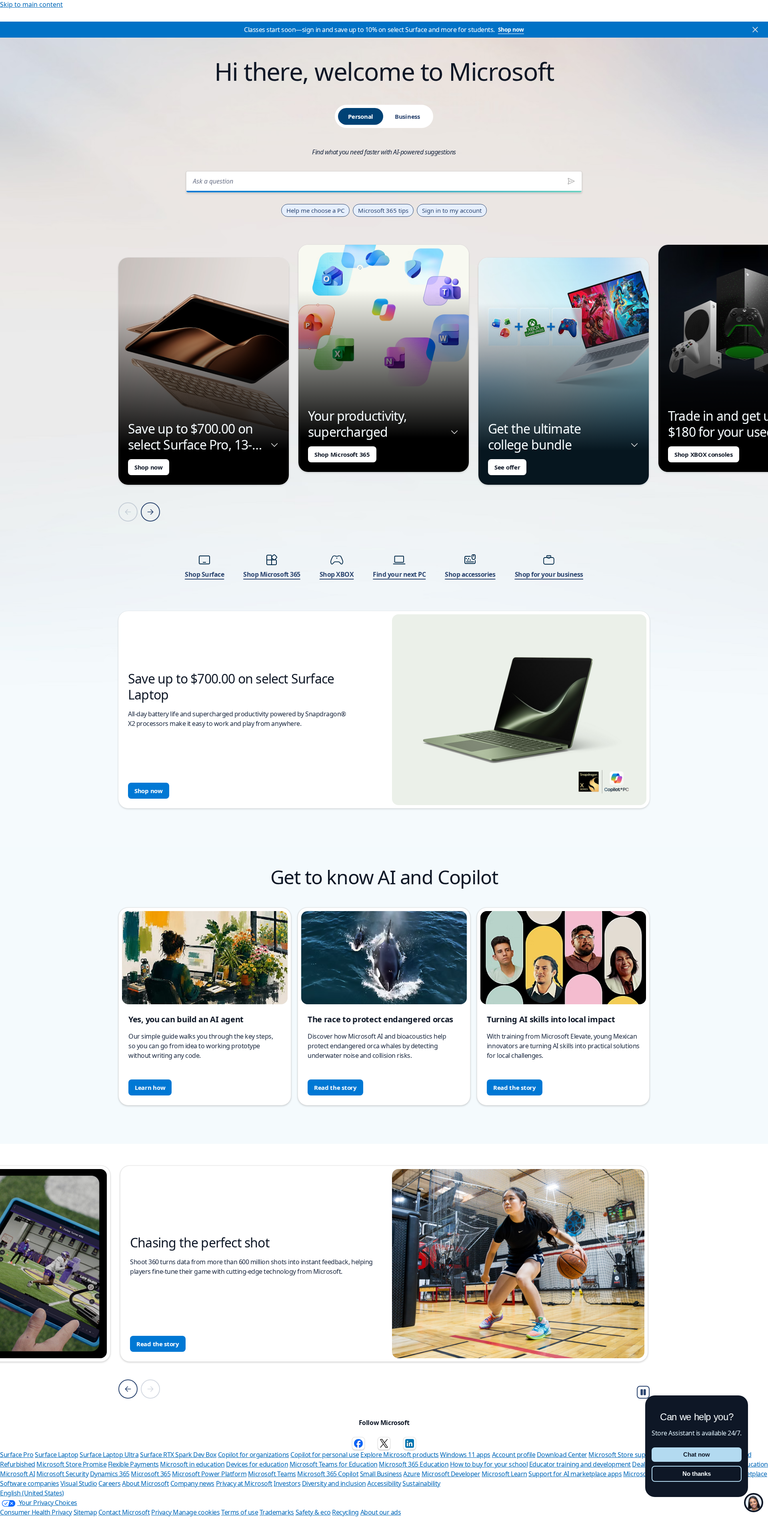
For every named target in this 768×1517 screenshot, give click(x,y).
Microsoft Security (62, 1473)
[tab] (360, 116)
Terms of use (239, 1512)
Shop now (511, 29)
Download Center (562, 1454)
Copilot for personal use (324, 1454)
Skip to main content (31, 4)
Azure (411, 1473)
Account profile (514, 1454)
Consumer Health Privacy (36, 1512)
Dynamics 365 (110, 1473)
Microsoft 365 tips (383, 210)
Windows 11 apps (465, 1454)
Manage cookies (196, 1512)
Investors (287, 1483)
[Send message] (571, 181)
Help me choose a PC (315, 210)
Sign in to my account (452, 210)
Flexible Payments (133, 1464)
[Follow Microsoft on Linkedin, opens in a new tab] (409, 1443)
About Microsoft (145, 1483)
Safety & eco (313, 1512)
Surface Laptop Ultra (109, 1454)
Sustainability (421, 1483)
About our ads (380, 1512)
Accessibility (384, 1483)
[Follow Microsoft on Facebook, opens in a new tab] (358, 1443)
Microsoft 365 (150, 1473)
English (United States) (32, 1493)
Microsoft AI (17, 1473)
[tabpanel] (384, 487)
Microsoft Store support (623, 1454)
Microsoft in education (192, 1464)
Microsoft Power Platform (209, 1473)
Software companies (29, 1483)
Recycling (345, 1512)
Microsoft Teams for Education (334, 1464)
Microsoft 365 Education (413, 1464)
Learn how (150, 1087)
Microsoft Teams (272, 1473)
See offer (507, 467)
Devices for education (257, 1464)
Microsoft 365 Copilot (327, 1473)
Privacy (162, 1512)
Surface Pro (17, 1454)
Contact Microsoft (124, 1512)
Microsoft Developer (451, 1473)
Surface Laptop (56, 1454)
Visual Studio (78, 1483)
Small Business (381, 1473)
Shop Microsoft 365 (342, 454)
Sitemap (85, 1512)
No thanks (696, 1473)
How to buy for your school (489, 1464)
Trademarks (277, 1512)
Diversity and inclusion (334, 1483)
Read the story (335, 1087)
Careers (109, 1483)
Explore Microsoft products (399, 1454)
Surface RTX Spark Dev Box (178, 1454)
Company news (192, 1483)
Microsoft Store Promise (71, 1464)
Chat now (696, 1454)
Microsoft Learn (504, 1473)
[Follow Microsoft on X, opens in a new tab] (384, 1443)
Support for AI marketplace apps (575, 1473)
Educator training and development (580, 1464)
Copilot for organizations (253, 1454)
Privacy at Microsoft (244, 1483)
